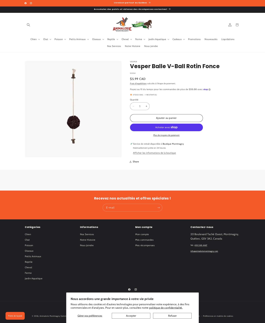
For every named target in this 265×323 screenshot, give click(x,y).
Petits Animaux (33, 256)
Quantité (134, 99)
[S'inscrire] (158, 208)
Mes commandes (144, 239)
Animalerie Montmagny (50, 316)
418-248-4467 (200, 245)
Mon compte (142, 234)
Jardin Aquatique (34, 278)
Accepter (131, 315)
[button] (28, 25)
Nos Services (87, 234)
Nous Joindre (87, 245)
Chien (28, 234)
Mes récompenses (145, 245)
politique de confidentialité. (166, 307)
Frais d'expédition (138, 83)
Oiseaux (29, 250)
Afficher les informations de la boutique (154, 152)
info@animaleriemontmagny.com (204, 251)
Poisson (29, 245)
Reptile (29, 261)
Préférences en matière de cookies (218, 316)
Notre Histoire (87, 239)
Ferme (28, 273)
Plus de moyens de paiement (166, 135)
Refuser (172, 315)
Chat (27, 239)
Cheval (28, 267)
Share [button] (136, 161)
